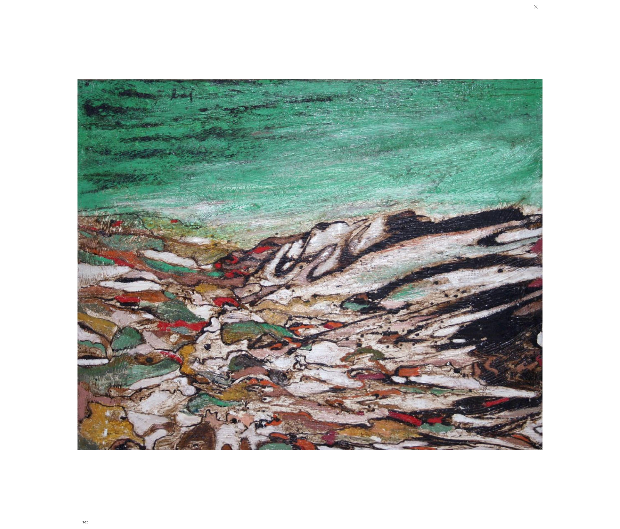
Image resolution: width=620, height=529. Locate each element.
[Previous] (194, 264)
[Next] (426, 264)
